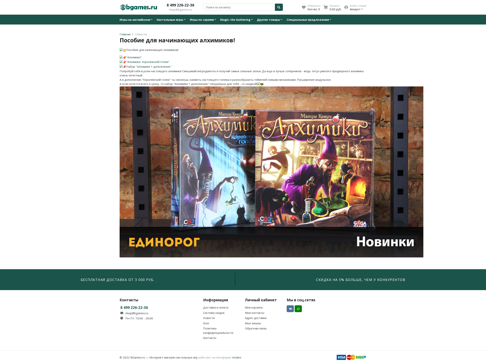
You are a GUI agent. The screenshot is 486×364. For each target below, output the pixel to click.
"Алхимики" (134, 57)
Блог (206, 323)
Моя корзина (254, 307)
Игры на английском (135, 19)
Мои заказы (253, 323)
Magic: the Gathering (235, 19)
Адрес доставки (256, 318)
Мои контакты (254, 313)
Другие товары (268, 19)
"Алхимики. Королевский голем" (147, 62)
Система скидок (214, 313)
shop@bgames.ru (180, 9)
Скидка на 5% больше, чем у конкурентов (360, 279)
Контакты (209, 338)
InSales (236, 357)
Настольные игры (170, 19)
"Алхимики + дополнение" (153, 66)
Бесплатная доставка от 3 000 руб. (118, 279)
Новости (209, 318)
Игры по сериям (202, 19)
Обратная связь (256, 328)
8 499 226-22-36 (180, 5)
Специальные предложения (308, 19)
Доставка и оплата (215, 307)
